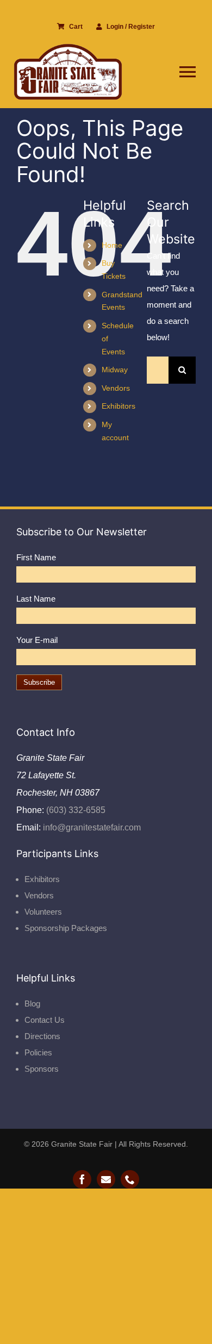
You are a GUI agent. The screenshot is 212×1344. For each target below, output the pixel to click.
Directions (42, 1036)
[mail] (106, 1179)
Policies (38, 1052)
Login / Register (131, 26)
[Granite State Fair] (68, 47)
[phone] (130, 1179)
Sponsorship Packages (65, 928)
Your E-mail (37, 640)
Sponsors (41, 1068)
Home (112, 245)
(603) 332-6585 (74, 810)
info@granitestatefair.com (91, 827)
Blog (32, 1003)
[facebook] (82, 1179)
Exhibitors (118, 406)
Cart (76, 26)
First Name (36, 557)
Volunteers (43, 911)
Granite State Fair (82, 1144)
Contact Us (44, 1019)
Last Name (35, 598)
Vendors (116, 388)
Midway (115, 369)
